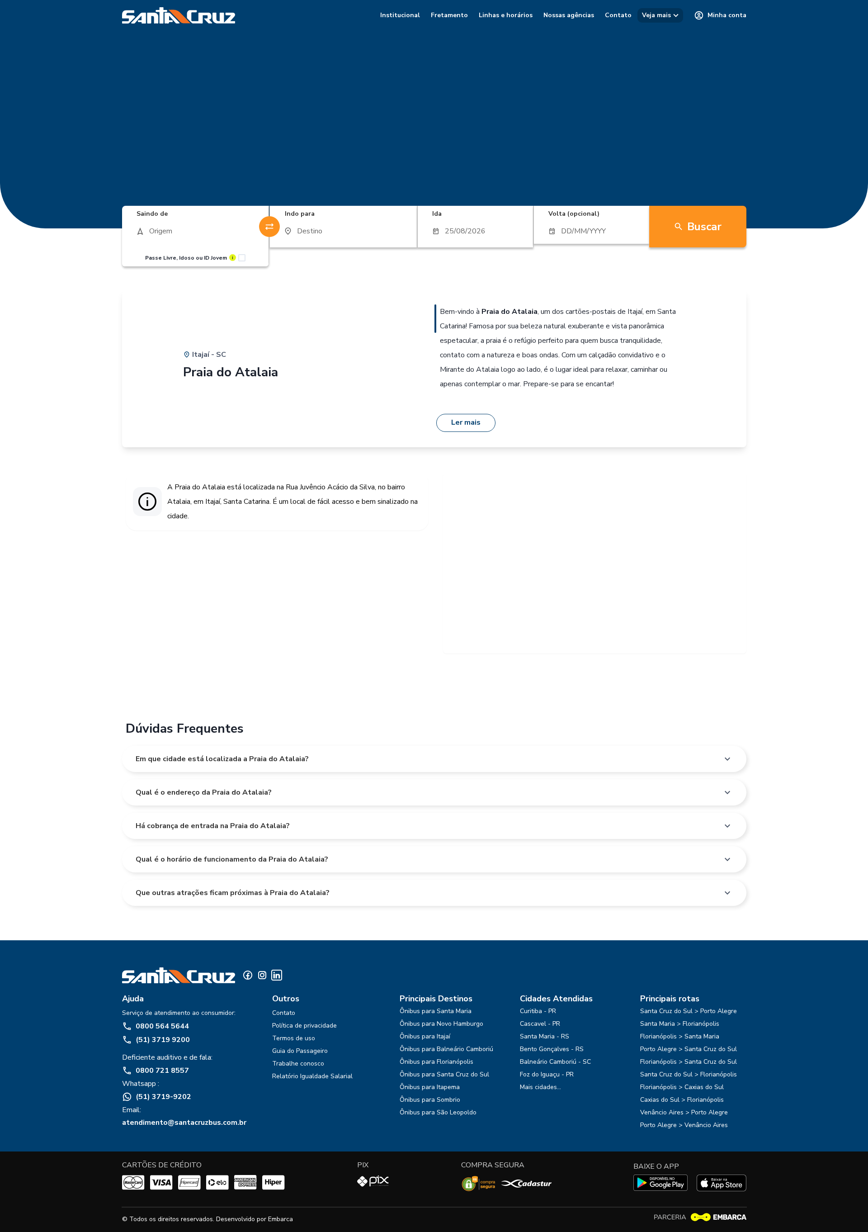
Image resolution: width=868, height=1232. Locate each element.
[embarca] (699, 1217)
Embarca (280, 1219)
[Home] (178, 15)
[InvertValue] (269, 226)
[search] (195, 231)
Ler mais (466, 422)
